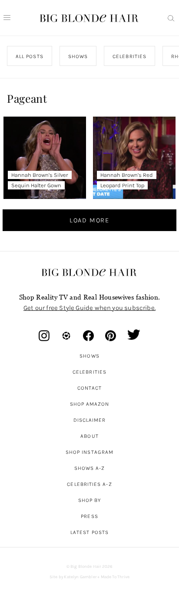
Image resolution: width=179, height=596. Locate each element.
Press (89, 516)
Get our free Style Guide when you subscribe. (89, 308)
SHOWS (78, 56)
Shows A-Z (89, 468)
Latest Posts (89, 532)
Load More (89, 220)
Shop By (89, 500)
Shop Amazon (89, 404)
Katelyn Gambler (80, 577)
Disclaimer (89, 420)
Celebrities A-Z (89, 484)
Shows (89, 356)
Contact (89, 388)
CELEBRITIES (130, 56)
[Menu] (6, 18)
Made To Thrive (115, 577)
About (89, 436)
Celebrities (89, 372)
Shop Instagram (89, 452)
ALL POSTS (29, 56)
